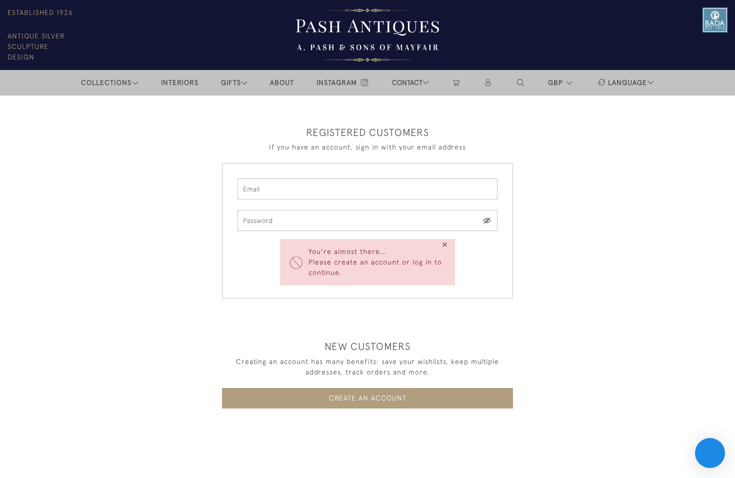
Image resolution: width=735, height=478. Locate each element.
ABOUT (282, 82)
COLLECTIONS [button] (106, 82)
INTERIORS (179, 82)
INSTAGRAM (338, 82)
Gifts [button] (231, 82)
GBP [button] (557, 82)
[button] (521, 83)
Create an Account (367, 398)
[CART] (456, 83)
